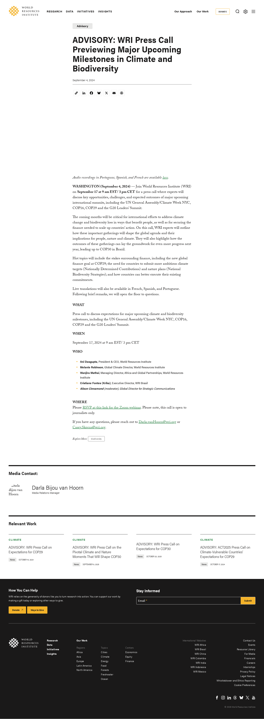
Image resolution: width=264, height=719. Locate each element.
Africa (80, 652)
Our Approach (183, 11)
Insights (105, 11)
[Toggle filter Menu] (245, 11)
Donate (223, 11)
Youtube (253, 697)
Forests (105, 670)
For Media (249, 653)
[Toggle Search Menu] (237, 11)
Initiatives (85, 11)
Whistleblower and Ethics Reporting (236, 680)
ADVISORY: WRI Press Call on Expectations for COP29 (30, 549)
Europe (80, 661)
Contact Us (249, 640)
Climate (15, 539)
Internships (249, 667)
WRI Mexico (199, 671)
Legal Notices (247, 676)
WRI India (201, 662)
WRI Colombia (198, 658)
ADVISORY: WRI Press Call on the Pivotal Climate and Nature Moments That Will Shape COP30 (97, 551)
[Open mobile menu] (253, 11)
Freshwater (107, 674)
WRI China (200, 653)
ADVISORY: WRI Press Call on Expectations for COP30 (158, 546)
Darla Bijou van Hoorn (58, 487)
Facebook (217, 697)
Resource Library (246, 649)
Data (69, 11)
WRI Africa (200, 644)
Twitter (247, 697)
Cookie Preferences (244, 685)
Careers (251, 662)
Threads (235, 697)
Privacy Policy (247, 671)
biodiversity (96, 438)
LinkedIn (229, 697)
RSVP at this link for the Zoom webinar (112, 408)
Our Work (203, 11)
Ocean (104, 679)
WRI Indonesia (198, 667)
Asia (79, 656)
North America (84, 670)
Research (54, 11)
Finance (129, 661)
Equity (128, 656)
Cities (104, 652)
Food (103, 665)
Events (251, 644)
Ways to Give (37, 610)
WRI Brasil (200, 649)
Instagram (223, 697)
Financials (249, 658)
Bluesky (241, 697)
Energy (104, 661)
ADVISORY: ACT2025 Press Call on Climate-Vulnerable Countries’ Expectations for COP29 (225, 551)
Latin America (84, 665)
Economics (131, 652)
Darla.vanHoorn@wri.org (157, 422)
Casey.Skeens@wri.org (89, 428)
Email (141, 601)
